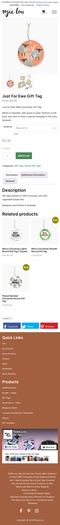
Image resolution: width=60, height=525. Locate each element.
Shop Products (9, 354)
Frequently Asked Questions (36, 477)
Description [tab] (12, 175)
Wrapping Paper (9, 408)
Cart (4, 343)
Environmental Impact (33, 493)
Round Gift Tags (33, 165)
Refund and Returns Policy (28, 487)
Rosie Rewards (9, 374)
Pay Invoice (17, 483)
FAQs (4, 364)
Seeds (47, 493)
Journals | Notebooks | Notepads (17, 413)
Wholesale (7, 369)
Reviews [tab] (10, 181)
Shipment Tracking (18, 497)
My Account (7, 348)
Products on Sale (45, 483)
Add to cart (24, 155)
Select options (11, 260)
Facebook (12, 326)
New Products (48, 480)
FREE (20, 477)
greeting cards (41, 2)
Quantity (8, 127)
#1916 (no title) (15, 473)
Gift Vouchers (8, 423)
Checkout (52, 473)
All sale (26, 473)
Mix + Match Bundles (19, 480)
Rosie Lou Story (29, 490)
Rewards (45, 487)
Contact (6, 359)
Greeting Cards (9, 388)
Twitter (29, 326)
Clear (16, 134)
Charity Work (41, 473)
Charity (5, 418)
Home (52, 477)
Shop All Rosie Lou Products (41, 497)
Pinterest (49, 326)
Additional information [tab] (33, 175)
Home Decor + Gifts (11, 403)
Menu (54, 12)
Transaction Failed (44, 500)
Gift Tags (18, 165)
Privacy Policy (29, 483)
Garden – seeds (9, 393)
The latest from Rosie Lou (24, 500)
